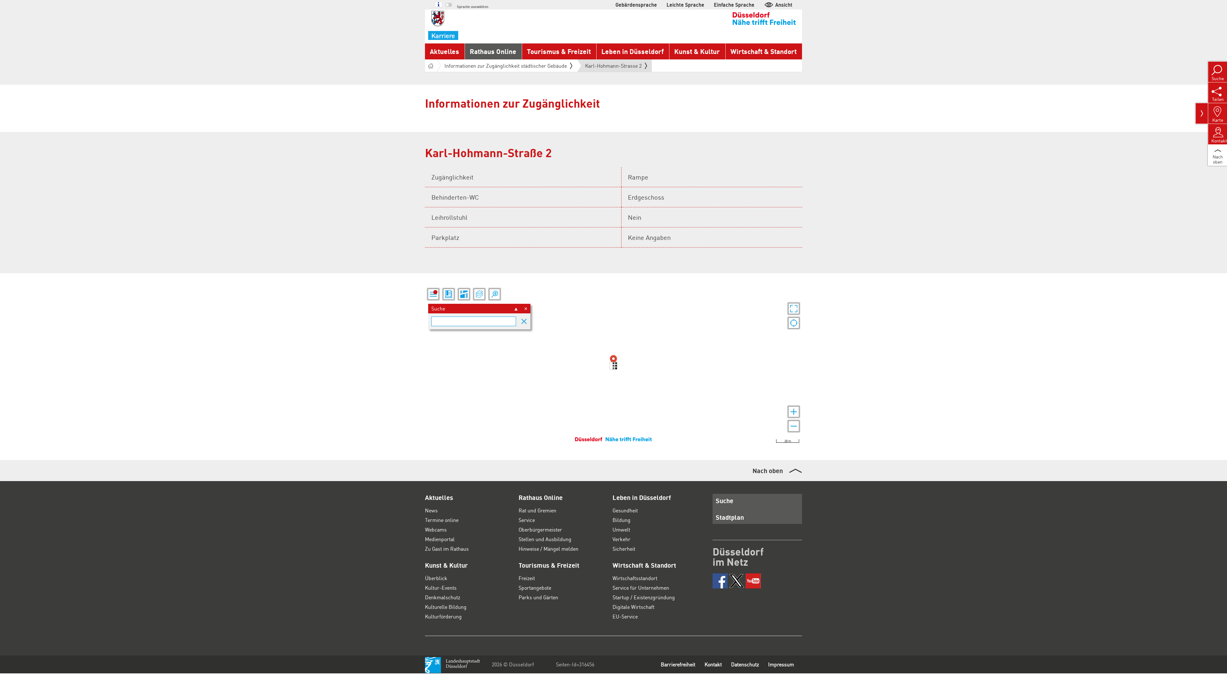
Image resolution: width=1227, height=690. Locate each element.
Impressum (781, 664)
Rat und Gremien (537, 510)
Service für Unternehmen (641, 587)
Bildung (621, 520)
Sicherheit (624, 548)
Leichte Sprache (685, 4)
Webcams (436, 529)
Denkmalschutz (442, 597)
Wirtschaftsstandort (635, 578)
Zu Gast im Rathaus (447, 548)
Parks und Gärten (538, 597)
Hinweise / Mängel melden (548, 548)
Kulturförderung (443, 616)
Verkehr (621, 539)
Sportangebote (535, 587)
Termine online (442, 520)
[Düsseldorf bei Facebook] (720, 580)
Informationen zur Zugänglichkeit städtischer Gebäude (505, 65)
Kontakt (713, 664)
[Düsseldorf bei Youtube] (753, 580)
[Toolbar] (1201, 113)
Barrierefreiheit (678, 664)
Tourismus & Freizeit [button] (559, 51)
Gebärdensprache (636, 4)
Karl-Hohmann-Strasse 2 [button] (613, 67)
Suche (724, 500)
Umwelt (621, 529)
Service (527, 520)
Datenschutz (745, 664)
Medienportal (440, 539)
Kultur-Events (441, 587)
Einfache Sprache (734, 4)
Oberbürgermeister (540, 529)
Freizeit (527, 578)
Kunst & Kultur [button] (697, 51)
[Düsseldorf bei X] (736, 580)
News (431, 510)
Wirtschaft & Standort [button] (763, 51)
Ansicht (783, 4)
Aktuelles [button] (444, 51)
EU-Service (625, 616)
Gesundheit (625, 510)
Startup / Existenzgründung (644, 597)
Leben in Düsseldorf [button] (632, 51)
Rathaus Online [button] (493, 51)
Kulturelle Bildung (446, 606)
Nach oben (767, 470)
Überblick (436, 578)
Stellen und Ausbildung (545, 539)
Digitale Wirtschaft (633, 606)
